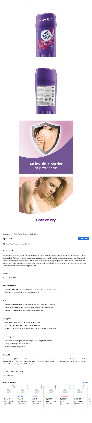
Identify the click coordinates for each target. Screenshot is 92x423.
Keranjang (84, 238)
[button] (46, 251)
